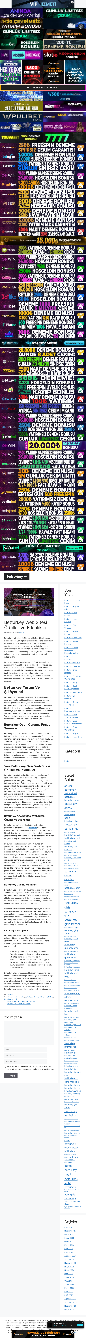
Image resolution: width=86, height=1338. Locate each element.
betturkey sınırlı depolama (71, 1061)
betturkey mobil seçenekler (71, 1003)
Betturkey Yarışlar (71, 682)
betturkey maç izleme (72, 995)
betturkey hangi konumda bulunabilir (71, 963)
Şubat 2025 (69, 1238)
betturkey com (72, 888)
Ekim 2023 (68, 1292)
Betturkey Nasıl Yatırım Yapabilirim (19, 1004)
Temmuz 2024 (70, 1259)
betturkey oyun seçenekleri (70, 1021)
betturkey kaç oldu (71, 975)
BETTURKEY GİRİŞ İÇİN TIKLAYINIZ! (43, 87)
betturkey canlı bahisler (70, 855)
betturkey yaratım (69, 1096)
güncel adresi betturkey (69, 1161)
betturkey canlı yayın (70, 863)
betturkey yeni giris (11, 999)
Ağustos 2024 (70, 1256)
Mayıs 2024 (69, 1267)
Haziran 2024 (70, 1263)
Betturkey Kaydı (71, 733)
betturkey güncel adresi (71, 946)
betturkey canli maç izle (71, 848)
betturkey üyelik (72, 1133)
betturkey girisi (70, 913)
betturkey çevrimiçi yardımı (72, 1122)
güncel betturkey (70, 1168)
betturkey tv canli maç (72, 1073)
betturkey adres (71, 800)
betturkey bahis (69, 816)
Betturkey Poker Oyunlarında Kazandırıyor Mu (71, 650)
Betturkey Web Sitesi (72, 1091)
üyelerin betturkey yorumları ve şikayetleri (72, 1207)
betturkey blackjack (69, 832)
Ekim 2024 (68, 1249)
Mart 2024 (68, 1274)
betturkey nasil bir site (71, 1012)
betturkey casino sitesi (71, 883)
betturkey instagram (72, 967)
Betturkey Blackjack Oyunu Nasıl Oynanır (21, 1001)
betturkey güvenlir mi (70, 956)
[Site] (43, 147)
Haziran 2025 (70, 1231)
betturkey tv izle (72, 1085)
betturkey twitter (72, 1088)
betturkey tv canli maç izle (71, 1080)
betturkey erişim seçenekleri (71, 896)
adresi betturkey (70, 787)
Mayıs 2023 (69, 1309)
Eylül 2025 (68, 1227)
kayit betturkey (71, 1177)
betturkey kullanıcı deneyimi (71, 982)
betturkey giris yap (71, 927)
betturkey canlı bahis (72, 852)
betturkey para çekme (70, 1033)
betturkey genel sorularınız (71, 899)
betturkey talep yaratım (70, 1063)
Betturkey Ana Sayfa (73, 692)
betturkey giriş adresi (71, 932)
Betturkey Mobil (71, 1000)
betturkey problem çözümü (71, 1040)
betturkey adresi (70, 806)
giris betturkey (71, 1157)
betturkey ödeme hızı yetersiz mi (72, 1126)
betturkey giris (71, 905)
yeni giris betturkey (70, 1196)
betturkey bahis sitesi (71, 826)
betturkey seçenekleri (70, 1050)
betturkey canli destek (70, 842)
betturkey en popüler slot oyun (72, 891)
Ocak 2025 (69, 1242)
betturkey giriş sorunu (70, 936)
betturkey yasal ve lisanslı (71, 1099)
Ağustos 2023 (70, 1299)
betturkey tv (70, 1069)
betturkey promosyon (70, 1045)
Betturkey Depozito (72, 666)
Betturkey (10, 994)
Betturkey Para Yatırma (70, 1028)
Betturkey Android (72, 663)
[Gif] (43, 240)
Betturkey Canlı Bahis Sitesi (72, 859)
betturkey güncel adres (71, 940)
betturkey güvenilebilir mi (71, 951)
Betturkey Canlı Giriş (73, 638)
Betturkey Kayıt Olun (73, 737)
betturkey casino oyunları (15, 997)
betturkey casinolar (71, 868)
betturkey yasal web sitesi (71, 1102)
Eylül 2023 (68, 1295)
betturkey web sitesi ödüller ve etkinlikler (39, 997)
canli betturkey (70, 1142)
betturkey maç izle (71, 990)
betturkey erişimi (68, 894)
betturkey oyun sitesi (72, 1025)
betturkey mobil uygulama (70, 1007)
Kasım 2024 (69, 1245)
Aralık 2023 (69, 1284)
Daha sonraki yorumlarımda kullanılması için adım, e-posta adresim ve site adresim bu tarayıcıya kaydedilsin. (30, 1067)
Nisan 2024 (69, 1270)
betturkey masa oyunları (70, 988)
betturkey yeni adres (71, 1106)
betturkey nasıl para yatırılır (71, 1017)
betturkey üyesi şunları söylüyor (70, 1136)
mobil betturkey (70, 1185)
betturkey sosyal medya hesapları (70, 1057)
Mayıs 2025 (69, 1234)
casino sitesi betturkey (71, 1149)
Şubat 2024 (69, 1277)
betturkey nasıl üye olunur (72, 1203)
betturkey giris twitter (72, 922)
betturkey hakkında (72, 961)
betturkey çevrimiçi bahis (71, 1119)
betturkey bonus (72, 835)
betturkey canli (72, 838)
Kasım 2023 (69, 1288)
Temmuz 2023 (70, 1302)
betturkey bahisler (71, 821)
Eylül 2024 (68, 1252)
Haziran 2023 (70, 1306)
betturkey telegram (71, 1066)
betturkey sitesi (71, 1052)
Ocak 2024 (69, 1281)
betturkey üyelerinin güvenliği (72, 1130)
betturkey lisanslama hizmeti (72, 985)
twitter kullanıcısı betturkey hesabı (71, 1190)
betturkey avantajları (69, 811)
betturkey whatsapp (72, 1094)
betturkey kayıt (71, 970)
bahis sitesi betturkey (70, 795)
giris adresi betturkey (70, 1154)
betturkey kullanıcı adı (70, 980)
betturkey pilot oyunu (70, 1037)
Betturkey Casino (71, 866)
